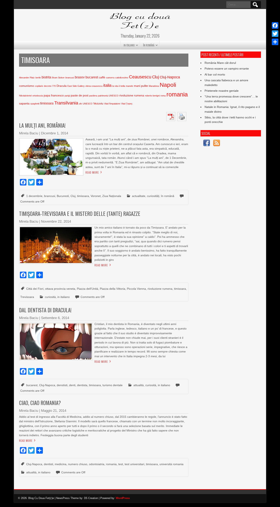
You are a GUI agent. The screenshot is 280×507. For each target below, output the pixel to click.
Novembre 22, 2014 (56, 221)
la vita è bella (118, 86)
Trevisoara (27, 297)
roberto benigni (152, 95)
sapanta (24, 103)
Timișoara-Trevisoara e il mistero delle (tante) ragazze (79, 213)
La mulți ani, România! (42, 125)
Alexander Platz (27, 77)
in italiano (129, 45)
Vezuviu (98, 103)
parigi (67, 95)
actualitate (138, 196)
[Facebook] (275, 25)
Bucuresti (63, 196)
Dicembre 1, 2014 (54, 133)
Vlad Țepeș (126, 103)
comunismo (26, 85)
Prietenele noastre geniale (222, 90)
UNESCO (87, 103)
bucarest (91, 77)
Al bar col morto (215, 74)
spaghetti (34, 103)
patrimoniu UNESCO (108, 95)
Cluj (155, 77)
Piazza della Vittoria (112, 288)
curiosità (50, 297)
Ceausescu (140, 76)
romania (177, 94)
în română (148, 45)
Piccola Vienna (136, 288)
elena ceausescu (93, 86)
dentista (82, 385)
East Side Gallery (76, 86)
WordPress (123, 498)
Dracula (62, 85)
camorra (110, 77)
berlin (38, 77)
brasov (80, 77)
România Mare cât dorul (220, 62)
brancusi (69, 77)
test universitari (134, 464)
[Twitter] (275, 34)
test (120, 464)
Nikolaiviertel (25, 95)
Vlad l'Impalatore (112, 103)
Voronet (96, 196)
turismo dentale (112, 385)
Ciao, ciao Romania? (40, 402)
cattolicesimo (121, 77)
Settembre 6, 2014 (55, 318)
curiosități (153, 196)
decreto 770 (50, 86)
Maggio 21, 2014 (53, 411)
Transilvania (66, 102)
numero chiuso (77, 464)
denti (72, 385)
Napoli (168, 85)
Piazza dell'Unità (87, 288)
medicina (60, 464)
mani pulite (141, 85)
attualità (138, 385)
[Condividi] (275, 42)
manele (129, 86)
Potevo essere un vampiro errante (227, 68)
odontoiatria (96, 464)
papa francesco (54, 95)
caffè (102, 77)
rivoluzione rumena (131, 95)
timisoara (46, 103)
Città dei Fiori (34, 288)
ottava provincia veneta (60, 288)
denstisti (62, 385)
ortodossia (37, 95)
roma (163, 95)
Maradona (154, 86)
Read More (92, 172)
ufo (80, 103)
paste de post (79, 95)
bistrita (46, 77)
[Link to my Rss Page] (216, 144)
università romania (171, 464)
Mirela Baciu (28, 133)
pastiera (93, 95)
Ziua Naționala (111, 196)
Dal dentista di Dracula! (45, 310)
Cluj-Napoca (170, 77)
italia (107, 85)
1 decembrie (34, 196)
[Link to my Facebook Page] (206, 144)
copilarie (39, 86)
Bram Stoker (58, 77)
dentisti (48, 464)
